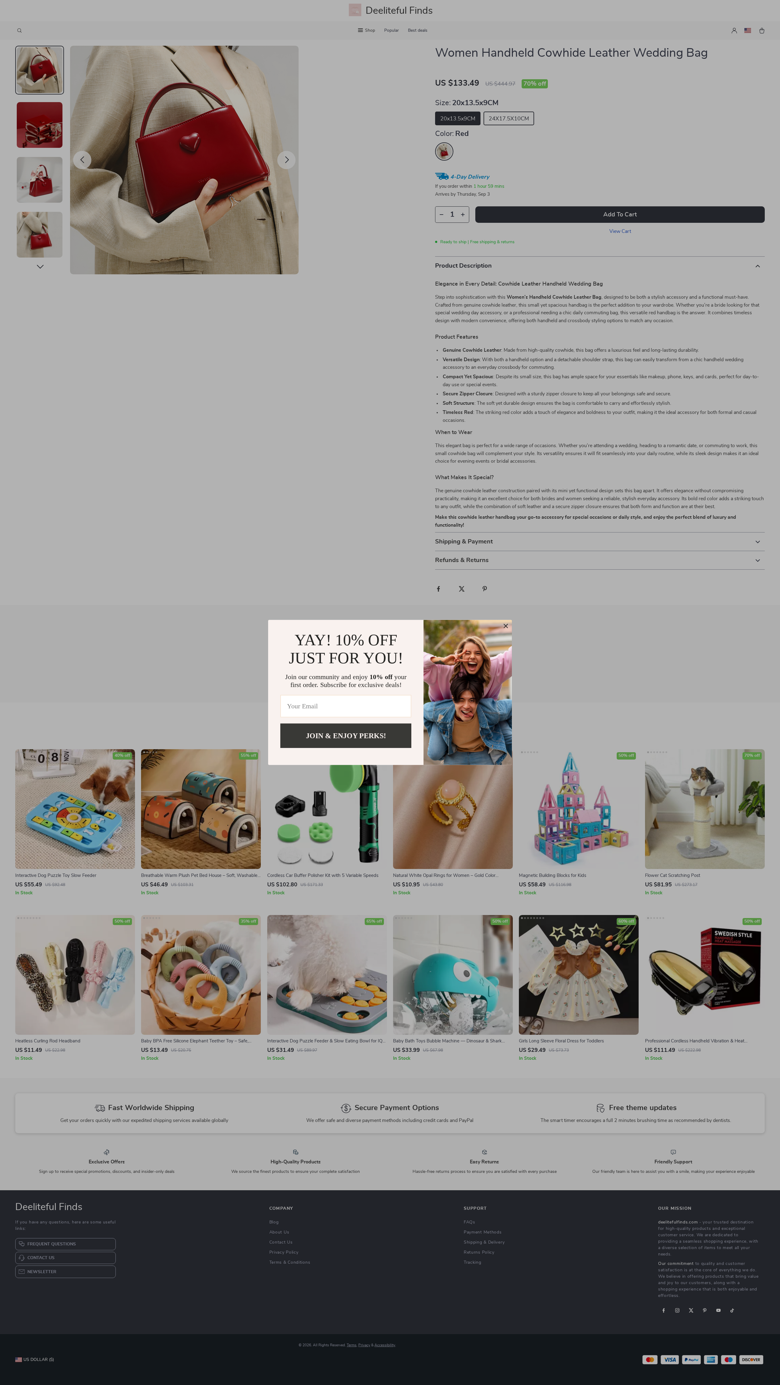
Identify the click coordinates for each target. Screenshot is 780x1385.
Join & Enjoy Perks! (346, 736)
